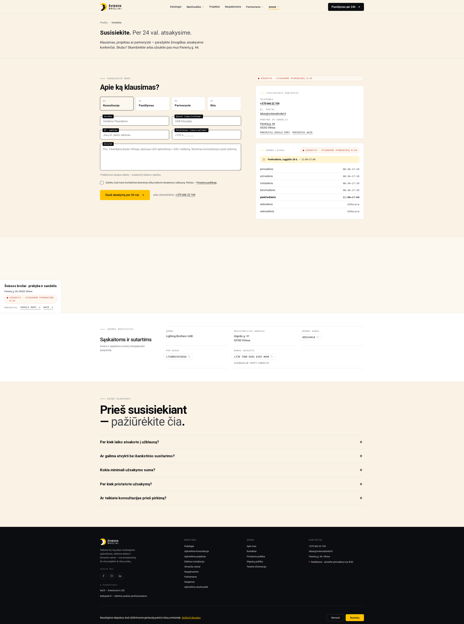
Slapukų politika (255, 561)
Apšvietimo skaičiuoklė (196, 587)
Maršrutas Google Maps (275, 132)
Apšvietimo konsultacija (196, 551)
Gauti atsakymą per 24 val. (122, 195)
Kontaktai (251, 551)
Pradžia (104, 22)
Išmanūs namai (192, 566)
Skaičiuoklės (194, 6)
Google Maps (28, 307)
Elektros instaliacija (194, 561)
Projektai (214, 6)
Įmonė (272, 6)
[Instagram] (111, 576)
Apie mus (251, 546)
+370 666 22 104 (185, 194)
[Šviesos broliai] (110, 7)
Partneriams (253, 6)
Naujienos (189, 582)
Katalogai (175, 6)
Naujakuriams (233, 6)
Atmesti (335, 617)
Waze (46, 307)
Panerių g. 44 (267, 123)
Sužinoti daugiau (191, 617)
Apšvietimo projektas (195, 556)
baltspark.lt (105, 596)
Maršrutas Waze (302, 132)
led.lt (102, 590)
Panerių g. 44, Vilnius (319, 556)
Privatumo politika (256, 556)
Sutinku (355, 617)
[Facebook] (103, 576)
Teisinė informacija (256, 566)
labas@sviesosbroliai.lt (273, 113)
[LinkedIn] (120, 576)
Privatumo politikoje (206, 182)
